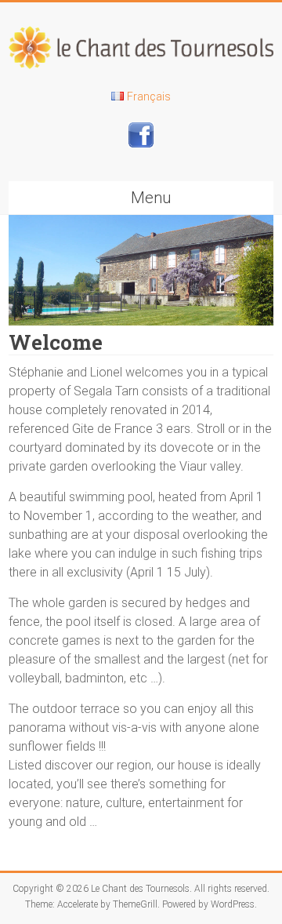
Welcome (56, 342)
